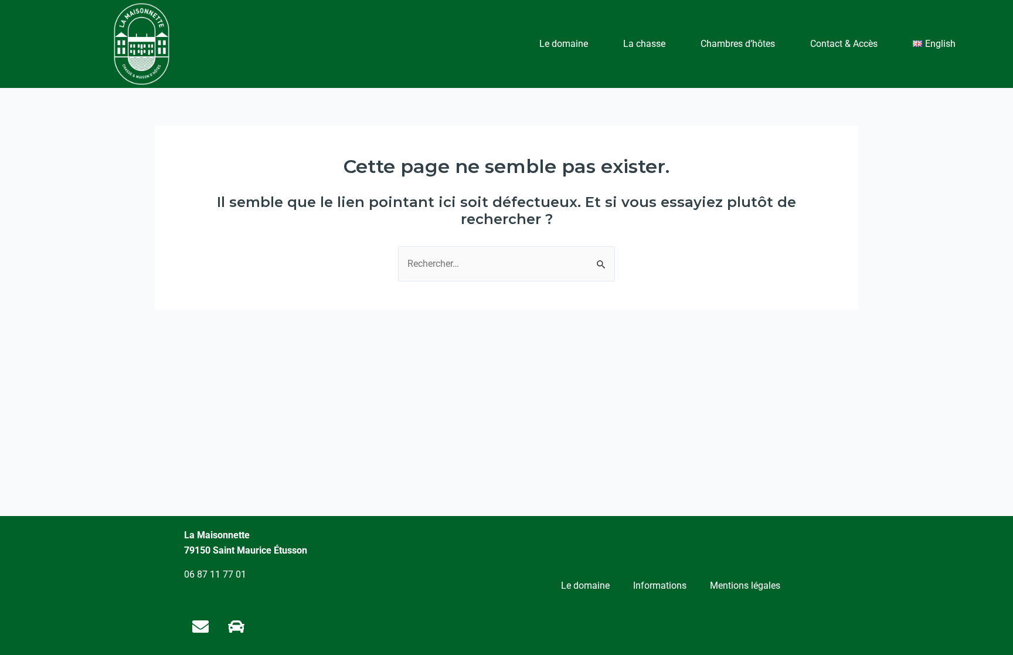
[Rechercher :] (506, 263)
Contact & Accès (844, 43)
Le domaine (563, 43)
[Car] (236, 626)
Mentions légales (745, 585)
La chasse (644, 43)
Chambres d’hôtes (738, 43)
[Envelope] (200, 626)
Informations (659, 585)
